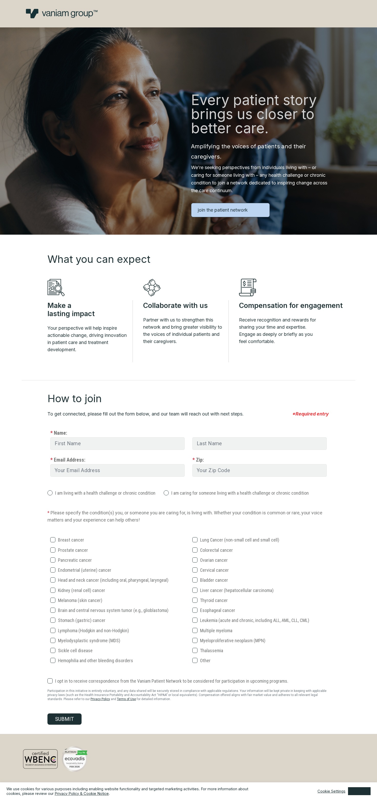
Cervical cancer (214, 570)
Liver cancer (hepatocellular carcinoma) (237, 590)
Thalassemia (211, 650)
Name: (58, 433)
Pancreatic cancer (75, 560)
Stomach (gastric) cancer (81, 620)
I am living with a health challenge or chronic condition (105, 493)
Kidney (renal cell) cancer (81, 590)
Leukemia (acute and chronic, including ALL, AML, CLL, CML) (254, 620)
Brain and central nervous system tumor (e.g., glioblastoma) (113, 610)
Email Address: (67, 460)
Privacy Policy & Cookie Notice (82, 793)
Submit (64, 719)
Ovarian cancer (214, 560)
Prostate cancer (73, 550)
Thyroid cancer (214, 600)
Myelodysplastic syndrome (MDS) (89, 640)
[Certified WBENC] (40, 759)
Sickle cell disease (75, 650)
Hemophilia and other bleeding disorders (95, 660)
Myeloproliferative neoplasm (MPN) (232, 640)
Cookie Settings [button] (331, 791)
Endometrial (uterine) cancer (84, 570)
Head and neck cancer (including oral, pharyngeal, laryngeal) (113, 580)
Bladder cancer (214, 580)
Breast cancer (71, 540)
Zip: (198, 460)
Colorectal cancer (216, 550)
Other (205, 660)
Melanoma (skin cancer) (80, 600)
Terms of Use (126, 699)
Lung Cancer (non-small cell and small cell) (239, 540)
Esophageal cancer (217, 610)
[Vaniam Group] (61, 13)
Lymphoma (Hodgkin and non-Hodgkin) (93, 630)
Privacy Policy (100, 699)
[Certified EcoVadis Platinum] (74, 759)
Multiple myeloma (216, 630)
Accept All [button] (359, 791)
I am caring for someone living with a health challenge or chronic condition (240, 493)
